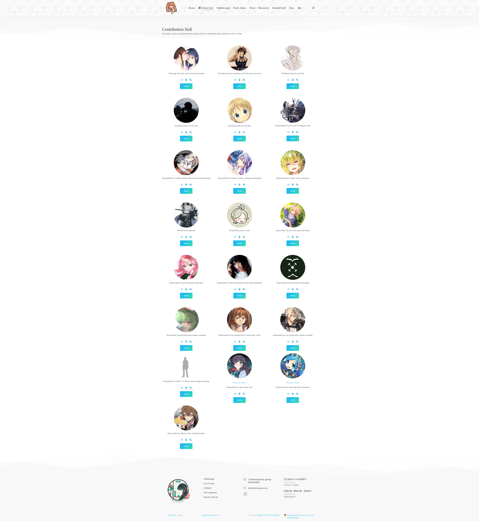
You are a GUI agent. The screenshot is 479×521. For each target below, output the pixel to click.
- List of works (208, 483)
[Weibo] (182, 79)
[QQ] (186, 79)
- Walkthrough (208, 479)
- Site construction (210, 493)
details (186, 86)
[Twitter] (190, 79)
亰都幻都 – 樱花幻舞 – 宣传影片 (298, 491)
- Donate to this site (210, 497)
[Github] (245, 494)
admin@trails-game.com (210, 515)
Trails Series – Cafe (175, 515)
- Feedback (207, 488)
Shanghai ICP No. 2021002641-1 (268, 515)
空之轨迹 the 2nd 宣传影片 (295, 479)
